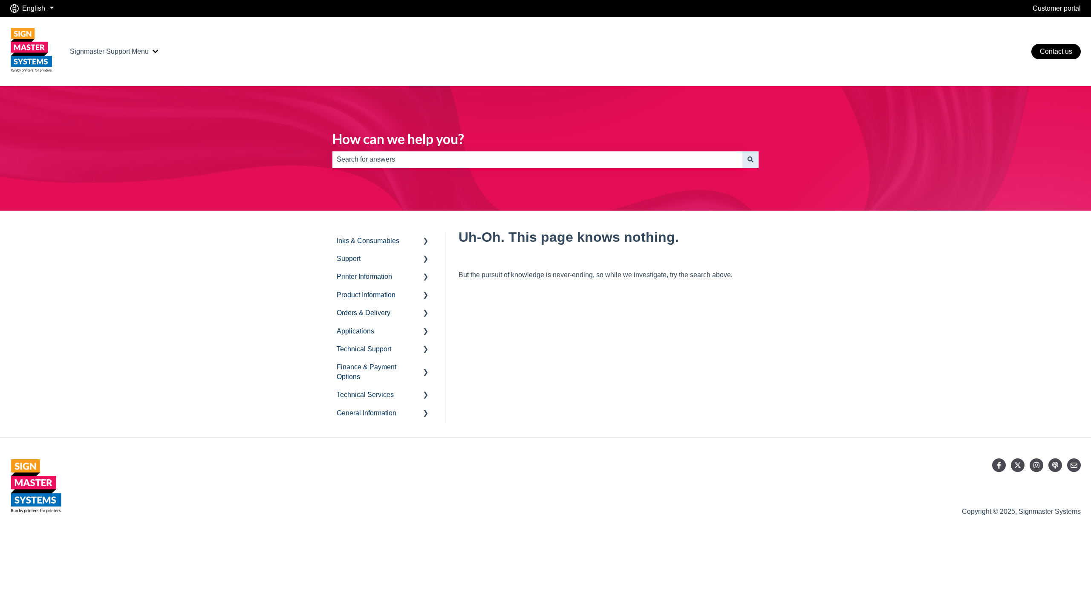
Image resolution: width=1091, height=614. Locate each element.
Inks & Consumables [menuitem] (368, 240)
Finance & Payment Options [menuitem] (366, 371)
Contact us (1056, 51)
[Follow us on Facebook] (999, 465)
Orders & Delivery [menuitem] (363, 312)
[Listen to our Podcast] (1055, 465)
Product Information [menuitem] (366, 294)
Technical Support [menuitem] (364, 349)
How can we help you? (398, 138)
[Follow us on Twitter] (1018, 465)
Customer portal (1057, 8)
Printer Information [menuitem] (364, 276)
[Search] (750, 159)
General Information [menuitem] (366, 413)
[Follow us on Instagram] (1036, 465)
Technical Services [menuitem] (365, 394)
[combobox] (537, 159)
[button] (426, 241)
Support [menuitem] (349, 258)
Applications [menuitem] (355, 331)
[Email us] (1074, 465)
